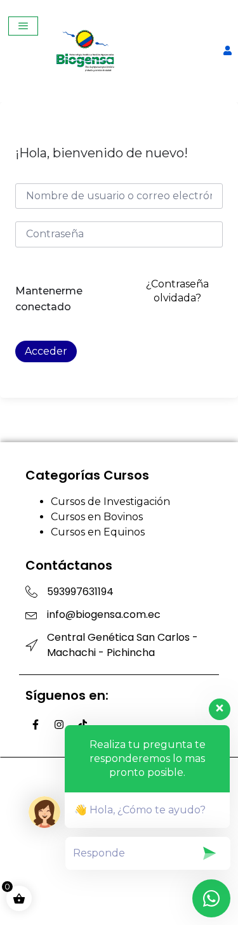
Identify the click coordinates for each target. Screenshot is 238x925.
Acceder (46, 351)
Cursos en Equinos (98, 532)
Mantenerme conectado (49, 299)
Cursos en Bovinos (97, 517)
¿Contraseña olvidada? (177, 291)
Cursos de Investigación (110, 501)
